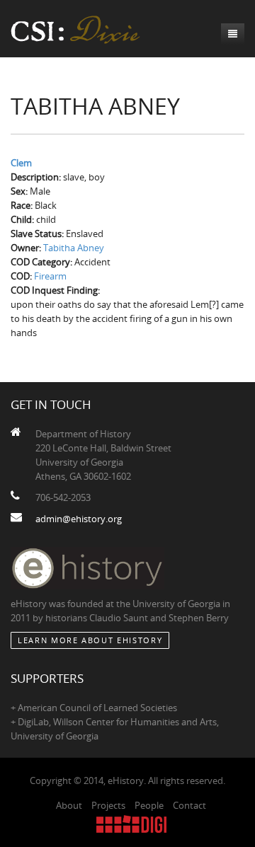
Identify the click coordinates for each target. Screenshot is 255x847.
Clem (21, 162)
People (149, 805)
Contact (189, 805)
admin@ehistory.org (78, 518)
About (69, 805)
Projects (108, 805)
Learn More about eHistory (90, 640)
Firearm (50, 276)
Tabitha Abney (73, 247)
